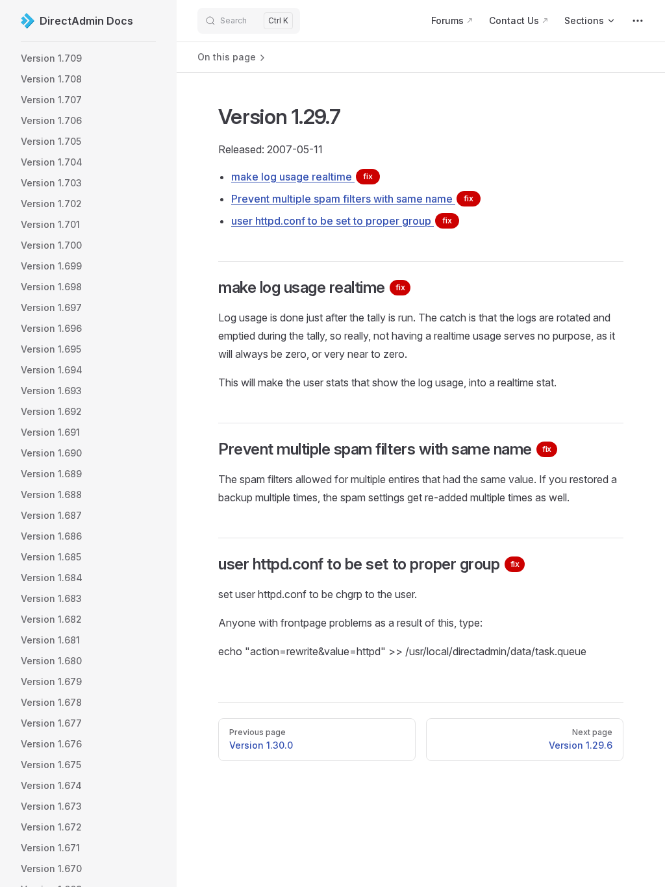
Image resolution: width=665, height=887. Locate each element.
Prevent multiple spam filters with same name (352, 198)
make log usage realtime (302, 176)
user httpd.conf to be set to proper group (341, 220)
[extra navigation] (637, 21)
